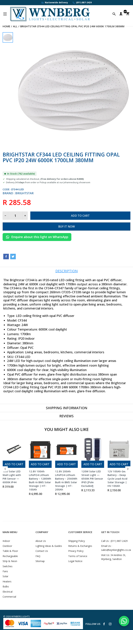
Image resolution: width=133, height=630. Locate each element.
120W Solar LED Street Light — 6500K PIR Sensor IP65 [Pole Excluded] (92, 479)
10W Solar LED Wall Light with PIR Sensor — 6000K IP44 (12, 477)
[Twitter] (13, 256)
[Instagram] (110, 624)
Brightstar (24, 193)
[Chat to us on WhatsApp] (124, 621)
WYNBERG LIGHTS (20, 616)
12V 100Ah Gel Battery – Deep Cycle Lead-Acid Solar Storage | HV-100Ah (117, 479)
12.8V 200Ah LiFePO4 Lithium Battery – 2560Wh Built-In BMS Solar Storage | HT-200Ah (66, 480)
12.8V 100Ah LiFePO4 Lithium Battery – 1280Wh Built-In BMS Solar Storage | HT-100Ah (40, 480)
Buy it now (66, 226)
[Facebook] (6, 256)
